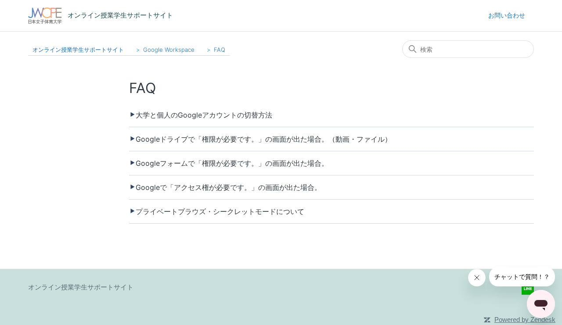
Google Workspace (169, 49)
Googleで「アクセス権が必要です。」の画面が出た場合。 (228, 187)
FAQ (219, 49)
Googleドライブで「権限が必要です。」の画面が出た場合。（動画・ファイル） (264, 139)
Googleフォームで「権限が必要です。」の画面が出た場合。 (232, 163)
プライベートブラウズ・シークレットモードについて (220, 211)
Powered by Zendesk (524, 319)
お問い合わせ (506, 15)
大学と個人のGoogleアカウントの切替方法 (204, 115)
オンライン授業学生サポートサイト (78, 49)
